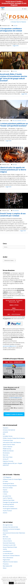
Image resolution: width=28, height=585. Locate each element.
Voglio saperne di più (19, 583)
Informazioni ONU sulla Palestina (12, 442)
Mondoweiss (6, 453)
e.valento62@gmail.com (15, 397)
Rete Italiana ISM (7, 566)
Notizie (15, 25)
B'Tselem (5, 481)
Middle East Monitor (8, 451)
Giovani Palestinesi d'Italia (10, 547)
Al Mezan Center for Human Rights (12, 479)
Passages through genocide (10, 502)
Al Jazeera (5, 428)
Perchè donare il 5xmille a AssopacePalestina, (14, 3)
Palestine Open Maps (8, 500)
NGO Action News (7, 457)
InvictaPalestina (7, 551)
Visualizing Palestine (8, 504)
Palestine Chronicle (8, 461)
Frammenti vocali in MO (9, 545)
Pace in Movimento (8, 557)
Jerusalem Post (7, 496)
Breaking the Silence (8, 483)
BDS (4, 434)
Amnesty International (9, 430)
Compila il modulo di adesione (14, 414)
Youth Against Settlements (10, 508)
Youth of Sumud (7, 510)
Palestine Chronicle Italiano (10, 562)
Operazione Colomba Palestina (11, 555)
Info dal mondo (16, 120)
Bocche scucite (7, 539)
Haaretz (5, 490)
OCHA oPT (6, 459)
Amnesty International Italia (10, 527)
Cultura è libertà (7, 541)
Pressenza (5, 564)
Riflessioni (16, 210)
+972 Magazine (7, 477)
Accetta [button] (11, 583)
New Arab (5, 455)
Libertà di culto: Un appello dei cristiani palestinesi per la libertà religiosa (13, 169)
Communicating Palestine (10, 485)
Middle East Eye (7, 449)
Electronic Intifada (8, 487)
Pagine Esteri (6, 560)
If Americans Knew (8, 440)
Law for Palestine (7, 446)
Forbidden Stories (7, 436)
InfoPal (5, 549)
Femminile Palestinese (9, 543)
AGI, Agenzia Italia (8, 525)
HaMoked (5, 492)
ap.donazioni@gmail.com (9, 346)
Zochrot (5, 513)
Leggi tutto (16, 45)
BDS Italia (5, 537)
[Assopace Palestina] (3, 9)
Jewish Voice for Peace (9, 444)
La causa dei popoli (8, 553)
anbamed (5, 432)
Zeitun (4, 568)
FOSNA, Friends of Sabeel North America (14, 438)
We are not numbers (8, 506)
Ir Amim (5, 494)
